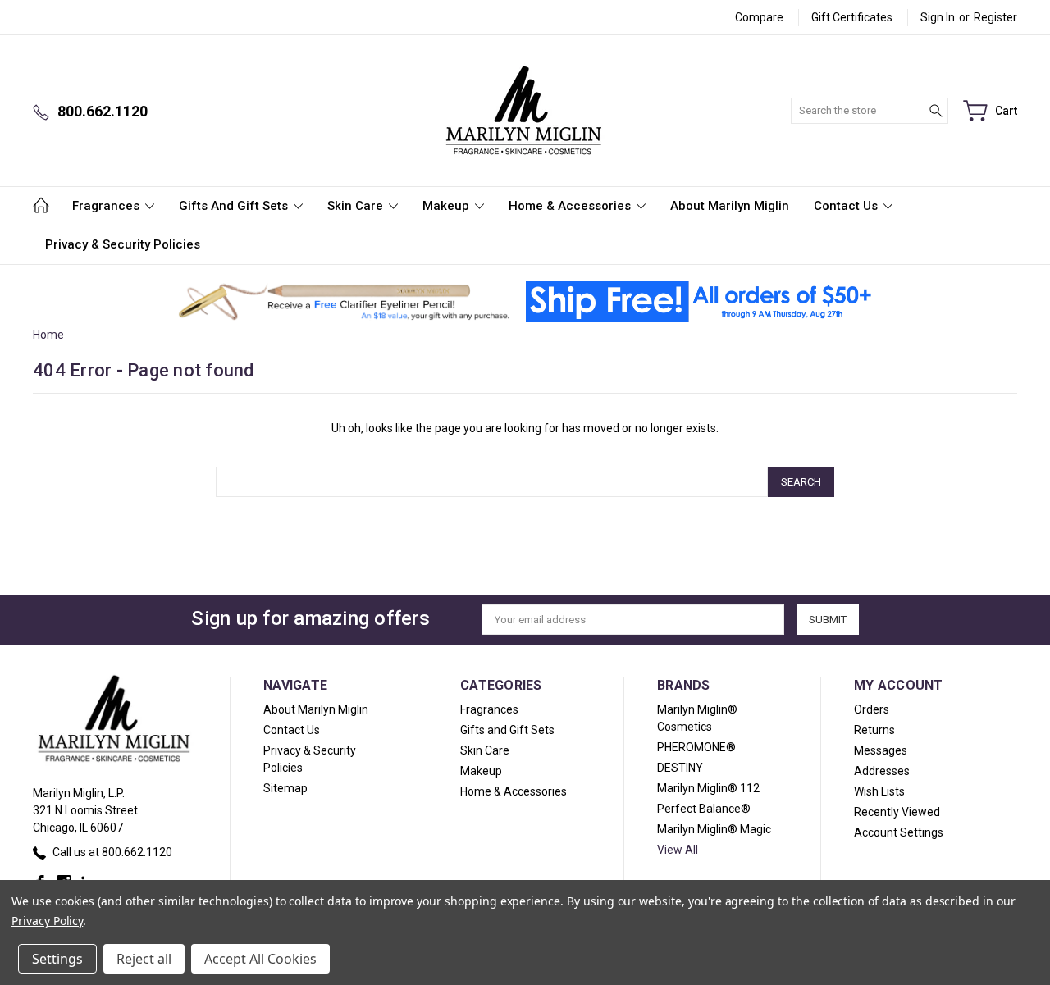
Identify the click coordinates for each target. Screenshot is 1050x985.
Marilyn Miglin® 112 (708, 788)
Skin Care (356, 205)
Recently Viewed (897, 812)
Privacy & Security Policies (122, 244)
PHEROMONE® (696, 747)
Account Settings (898, 832)
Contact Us (847, 205)
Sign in (937, 17)
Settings (57, 959)
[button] (344, 301)
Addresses (882, 771)
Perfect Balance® (704, 808)
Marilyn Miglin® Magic (714, 829)
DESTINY (680, 767)
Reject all (143, 959)
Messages (880, 750)
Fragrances (107, 205)
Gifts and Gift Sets (235, 205)
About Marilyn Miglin (729, 205)
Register (995, 17)
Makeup (447, 205)
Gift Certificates (851, 17)
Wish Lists (879, 791)
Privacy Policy (47, 920)
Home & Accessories (571, 205)
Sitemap (285, 788)
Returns (874, 729)
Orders (871, 709)
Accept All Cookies (260, 959)
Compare (759, 17)
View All (677, 849)
